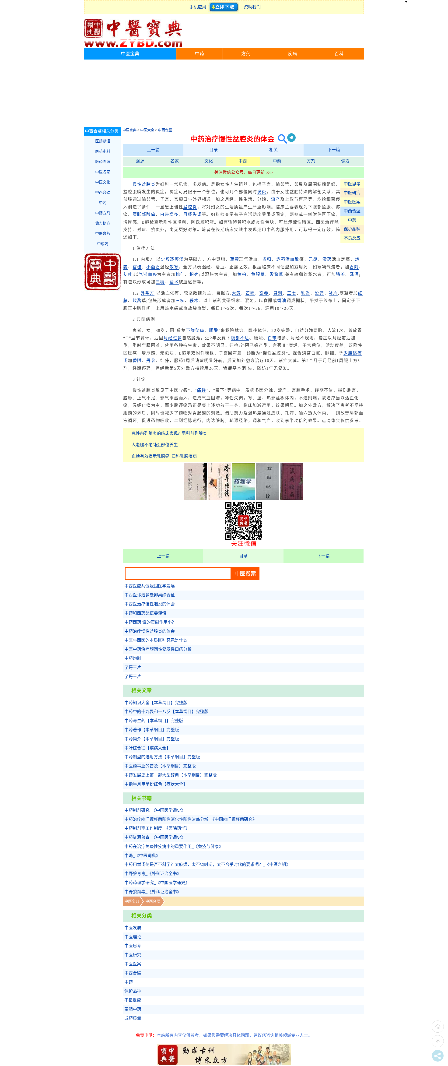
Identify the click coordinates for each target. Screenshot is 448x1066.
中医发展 (132, 927)
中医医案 (352, 202)
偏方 (345, 161)
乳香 (305, 293)
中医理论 (132, 937)
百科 (339, 53)
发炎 (261, 192)
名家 (174, 161)
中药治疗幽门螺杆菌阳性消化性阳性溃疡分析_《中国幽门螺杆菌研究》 (190, 819)
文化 (208, 161)
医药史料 (102, 151)
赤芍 (281, 259)
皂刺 (278, 293)
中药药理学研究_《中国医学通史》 (156, 882)
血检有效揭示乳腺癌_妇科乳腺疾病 (164, 456)
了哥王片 (132, 667)
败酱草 (277, 274)
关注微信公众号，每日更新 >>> (243, 172)
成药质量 (132, 1018)
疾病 (292, 53)
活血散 (292, 259)
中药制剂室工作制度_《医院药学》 (156, 828)
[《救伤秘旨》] (267, 498)
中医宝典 (130, 53)
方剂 (246, 53)
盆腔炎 (190, 207)
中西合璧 (165, 130)
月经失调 (192, 214)
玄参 (264, 293)
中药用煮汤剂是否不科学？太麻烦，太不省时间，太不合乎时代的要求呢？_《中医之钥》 (207, 864)
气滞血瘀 (148, 274)
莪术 (174, 282)
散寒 (174, 267)
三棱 (160, 282)
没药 (327, 259)
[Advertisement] (224, 94)
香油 (282, 300)
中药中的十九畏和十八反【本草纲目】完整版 (166, 711)
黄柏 (242, 274)
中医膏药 (102, 234)
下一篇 (333, 150)
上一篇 (153, 150)
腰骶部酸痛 (144, 214)
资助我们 (252, 7)
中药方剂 (102, 213)
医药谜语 (102, 141)
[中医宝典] (133, 46)
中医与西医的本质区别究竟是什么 (155, 640)
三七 (291, 293)
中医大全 (147, 130)
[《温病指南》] (291, 498)
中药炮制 (132, 658)
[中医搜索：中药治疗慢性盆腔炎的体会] (280, 139)
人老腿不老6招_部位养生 (155, 445)
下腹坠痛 (195, 330)
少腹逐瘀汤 (172, 259)
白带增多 (169, 214)
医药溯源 (102, 162)
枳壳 (194, 274)
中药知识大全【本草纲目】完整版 (155, 702)
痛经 (201, 390)
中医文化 (102, 182)
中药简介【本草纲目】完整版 (151, 739)
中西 (242, 161)
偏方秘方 (102, 223)
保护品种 (352, 229)
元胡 (313, 259)
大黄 (236, 293)
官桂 (137, 267)
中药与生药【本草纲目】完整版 (153, 720)
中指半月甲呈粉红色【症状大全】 (155, 784)
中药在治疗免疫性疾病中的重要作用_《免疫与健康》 (173, 846)
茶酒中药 (132, 1009)
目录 (213, 150)
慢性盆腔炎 (144, 184)
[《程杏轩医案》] (195, 498)
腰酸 (213, 330)
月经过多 (173, 338)
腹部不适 (240, 338)
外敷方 (147, 293)
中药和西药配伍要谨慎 (145, 613)
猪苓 (340, 274)
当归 (267, 259)
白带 (272, 338)
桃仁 (180, 274)
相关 (273, 150)
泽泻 (354, 274)
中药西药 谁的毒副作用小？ (150, 622)
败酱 (137, 300)
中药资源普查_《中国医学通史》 (154, 837)
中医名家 (102, 172)
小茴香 (153, 267)
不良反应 (352, 238)
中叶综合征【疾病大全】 (147, 748)
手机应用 (198, 7)
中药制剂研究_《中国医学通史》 (154, 810)
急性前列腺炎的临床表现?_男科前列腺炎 (169, 433)
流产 (275, 199)
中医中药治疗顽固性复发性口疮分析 (158, 649)
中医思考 (352, 184)
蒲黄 (234, 259)
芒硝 (250, 293)
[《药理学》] (243, 498)
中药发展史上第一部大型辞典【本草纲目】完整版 (170, 775)
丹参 (151, 360)
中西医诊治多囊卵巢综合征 (149, 595)
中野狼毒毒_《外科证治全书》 (152, 873)
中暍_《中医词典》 (142, 855)
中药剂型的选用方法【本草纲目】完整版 (162, 757)
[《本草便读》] (219, 498)
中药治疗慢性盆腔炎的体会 (149, 631)
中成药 (102, 244)
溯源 (140, 161)
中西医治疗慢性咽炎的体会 (149, 604)
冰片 (333, 293)
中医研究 (352, 192)
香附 (354, 267)
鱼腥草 (258, 274)
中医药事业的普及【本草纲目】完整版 (160, 766)
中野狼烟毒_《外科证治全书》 (152, 892)
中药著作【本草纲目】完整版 (151, 730)
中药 (199, 53)
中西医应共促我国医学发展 (149, 586)
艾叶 (128, 274)
